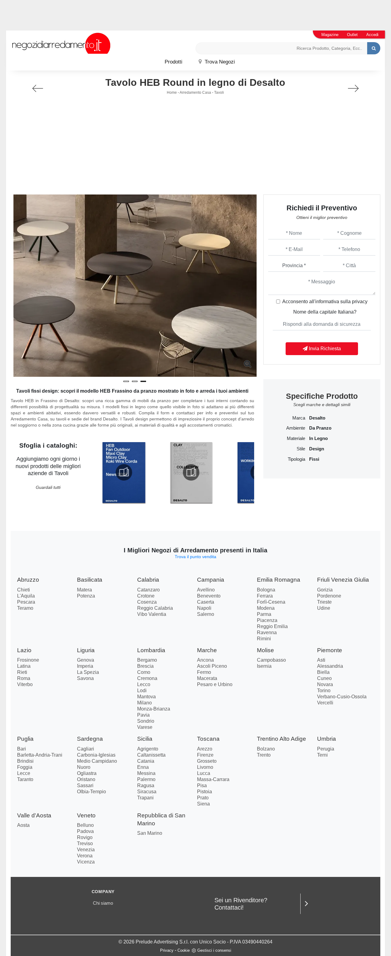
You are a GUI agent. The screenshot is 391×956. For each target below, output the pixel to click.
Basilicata (89, 579)
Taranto (25, 779)
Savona (85, 678)
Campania (210, 579)
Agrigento (147, 748)
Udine (323, 608)
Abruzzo (28, 579)
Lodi (142, 690)
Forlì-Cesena (271, 602)
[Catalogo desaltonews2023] (124, 472)
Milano (144, 702)
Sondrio (145, 721)
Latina (24, 666)
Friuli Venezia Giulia (343, 579)
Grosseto (207, 761)
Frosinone (28, 660)
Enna (143, 767)
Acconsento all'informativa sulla (324, 301)
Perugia (325, 748)
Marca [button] (298, 418)
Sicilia (144, 739)
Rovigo (85, 837)
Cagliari (85, 748)
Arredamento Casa (195, 92)
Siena (203, 803)
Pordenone (329, 595)
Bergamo (147, 660)
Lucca (203, 773)
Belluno (85, 825)
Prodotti (173, 62)
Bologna (266, 589)
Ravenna (267, 632)
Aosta (23, 825)
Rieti (22, 672)
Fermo (204, 672)
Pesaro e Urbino (214, 684)
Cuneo (324, 678)
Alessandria (330, 666)
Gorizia (325, 589)
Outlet (352, 34)
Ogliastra (87, 773)
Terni (322, 755)
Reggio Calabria (155, 608)
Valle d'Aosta (34, 815)
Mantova (146, 696)
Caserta (205, 602)
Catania (145, 761)
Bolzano (266, 748)
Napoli (204, 608)
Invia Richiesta (324, 348)
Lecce (23, 773)
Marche (207, 650)
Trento (264, 755)
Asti (321, 660)
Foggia (24, 767)
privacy (359, 301)
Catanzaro (148, 589)
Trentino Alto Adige (281, 739)
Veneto (86, 815)
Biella (323, 672)
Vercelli (325, 702)
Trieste (324, 602)
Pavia (143, 715)
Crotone (146, 595)
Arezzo (204, 748)
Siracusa (146, 791)
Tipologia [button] (296, 459)
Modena (266, 608)
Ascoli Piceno (212, 666)
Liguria (86, 650)
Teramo (25, 608)
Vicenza (86, 861)
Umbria (326, 739)
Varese (144, 727)
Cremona (147, 678)
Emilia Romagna (278, 579)
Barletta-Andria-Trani (39, 755)
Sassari (85, 785)
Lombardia (151, 650)
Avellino (206, 589)
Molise (265, 650)
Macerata (207, 678)
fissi (314, 459)
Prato (203, 797)
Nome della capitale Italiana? (324, 311)
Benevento (209, 595)
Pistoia (204, 791)
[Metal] (38, 88)
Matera (84, 589)
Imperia (85, 666)
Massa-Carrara (213, 779)
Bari (21, 748)
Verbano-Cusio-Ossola (342, 696)
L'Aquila (26, 595)
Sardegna (90, 739)
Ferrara (265, 595)
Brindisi (25, 761)
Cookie (183, 950)
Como (143, 672)
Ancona (205, 660)
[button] (126, 381)
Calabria (148, 579)
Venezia (86, 849)
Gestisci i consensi (214, 950)
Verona (85, 855)
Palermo (146, 779)
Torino (324, 690)
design (316, 448)
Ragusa (145, 785)
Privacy (167, 950)
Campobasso (271, 660)
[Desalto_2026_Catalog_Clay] (191, 472)
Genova (85, 660)
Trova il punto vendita (195, 556)
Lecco (143, 684)
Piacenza (267, 620)
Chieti (23, 589)
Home (172, 92)
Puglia (25, 739)
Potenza (86, 595)
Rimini (264, 638)
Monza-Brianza (153, 708)
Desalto (317, 418)
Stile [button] (301, 448)
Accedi (372, 34)
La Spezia (88, 672)
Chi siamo (103, 903)
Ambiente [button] (295, 428)
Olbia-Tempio (91, 791)
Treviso (85, 843)
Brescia (145, 666)
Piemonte (329, 650)
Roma (23, 678)
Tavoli (219, 92)
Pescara (26, 602)
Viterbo (25, 684)
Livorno (205, 767)
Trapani (145, 797)
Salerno (205, 614)
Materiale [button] (296, 438)
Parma (264, 614)
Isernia (264, 666)
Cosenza (147, 602)
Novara (325, 684)
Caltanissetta (151, 755)
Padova (85, 831)
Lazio (24, 650)
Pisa (202, 785)
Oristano (86, 779)
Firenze (205, 755)
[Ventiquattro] (353, 88)
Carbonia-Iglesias (96, 755)
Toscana (208, 739)
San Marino (149, 833)
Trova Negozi (219, 62)
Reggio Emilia (272, 626)
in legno (318, 438)
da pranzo (320, 428)
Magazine (329, 34)
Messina (146, 773)
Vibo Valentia (151, 614)
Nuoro (83, 767)
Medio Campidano (97, 761)
